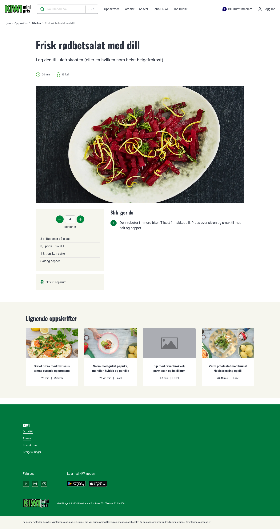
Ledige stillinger (32, 452)
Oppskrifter (111, 9)
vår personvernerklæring (101, 522)
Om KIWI (28, 431)
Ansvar (143, 9)
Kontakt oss (30, 445)
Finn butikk (180, 9)
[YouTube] (44, 484)
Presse (27, 438)
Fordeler (128, 9)
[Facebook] (26, 484)
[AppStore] (98, 484)
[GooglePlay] (76, 484)
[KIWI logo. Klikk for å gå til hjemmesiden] (18, 9)
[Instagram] (35, 484)
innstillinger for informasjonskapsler (191, 522)
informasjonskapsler (128, 522)
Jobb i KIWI (160, 9)
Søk (91, 9)
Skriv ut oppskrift (56, 282)
